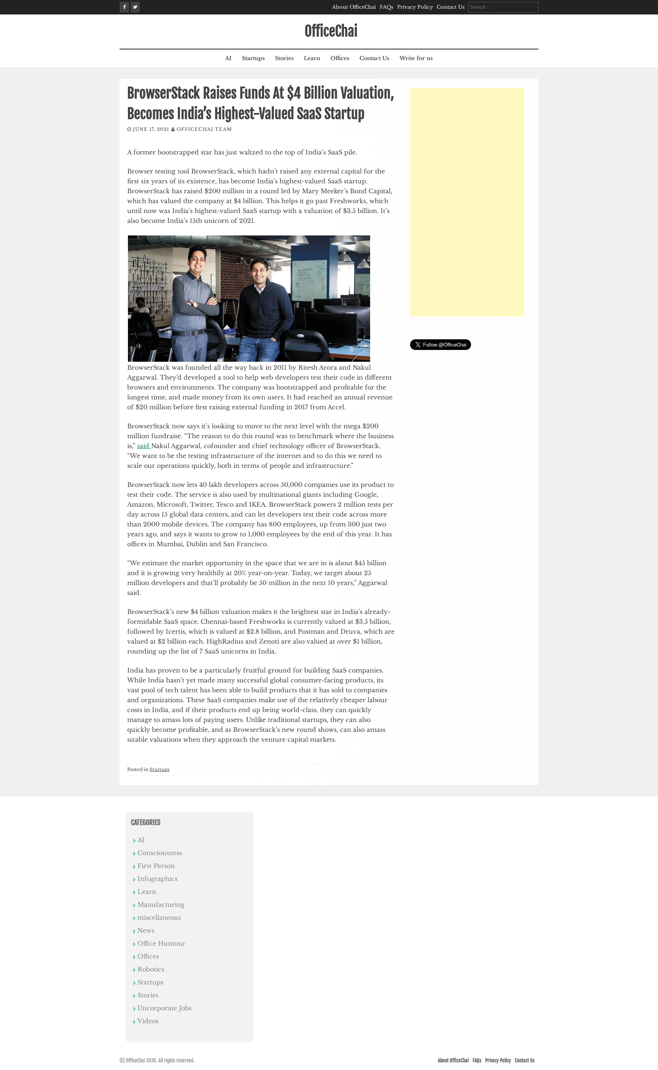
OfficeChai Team (204, 129)
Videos (147, 1021)
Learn (312, 58)
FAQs (386, 7)
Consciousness (159, 853)
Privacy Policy (415, 7)
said (144, 446)
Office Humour (161, 943)
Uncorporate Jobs (164, 1008)
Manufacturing (161, 904)
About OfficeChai (354, 7)
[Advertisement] (467, 202)
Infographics (157, 878)
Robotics (150, 969)
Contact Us (451, 7)
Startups (253, 58)
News (145, 930)
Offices (340, 58)
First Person (156, 866)
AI (228, 58)
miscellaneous (159, 917)
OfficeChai (331, 31)
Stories (284, 58)
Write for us (416, 58)
